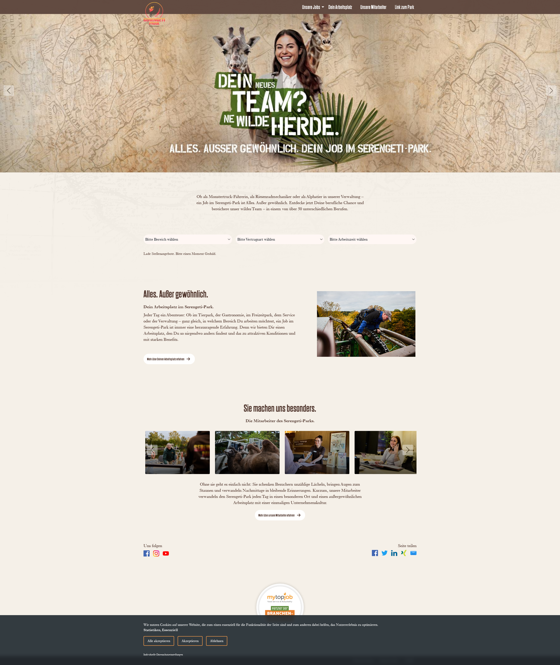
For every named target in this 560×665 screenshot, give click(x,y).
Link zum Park (404, 7)
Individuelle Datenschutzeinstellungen (163, 654)
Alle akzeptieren (158, 641)
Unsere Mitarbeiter (373, 7)
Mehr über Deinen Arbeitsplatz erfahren (165, 359)
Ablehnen (216, 641)
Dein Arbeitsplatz (340, 7)
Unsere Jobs (311, 7)
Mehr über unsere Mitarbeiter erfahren (276, 515)
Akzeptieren (190, 641)
